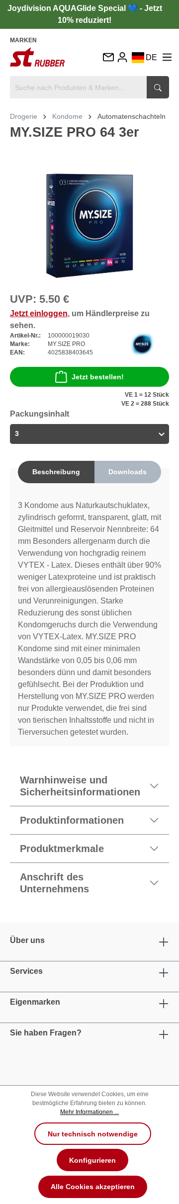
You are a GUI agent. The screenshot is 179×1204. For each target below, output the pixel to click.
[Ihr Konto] (122, 57)
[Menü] (167, 57)
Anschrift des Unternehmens (54, 882)
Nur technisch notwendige (93, 1134)
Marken (23, 40)
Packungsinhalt (39, 414)
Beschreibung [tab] (56, 472)
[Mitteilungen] (108, 58)
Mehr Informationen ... (89, 1112)
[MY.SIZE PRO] (142, 344)
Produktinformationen (72, 820)
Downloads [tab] (127, 472)
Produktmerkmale (62, 848)
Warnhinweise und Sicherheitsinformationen (80, 785)
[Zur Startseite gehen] (37, 56)
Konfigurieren (92, 1160)
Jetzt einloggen (39, 313)
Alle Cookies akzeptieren (93, 1187)
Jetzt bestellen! (98, 377)
